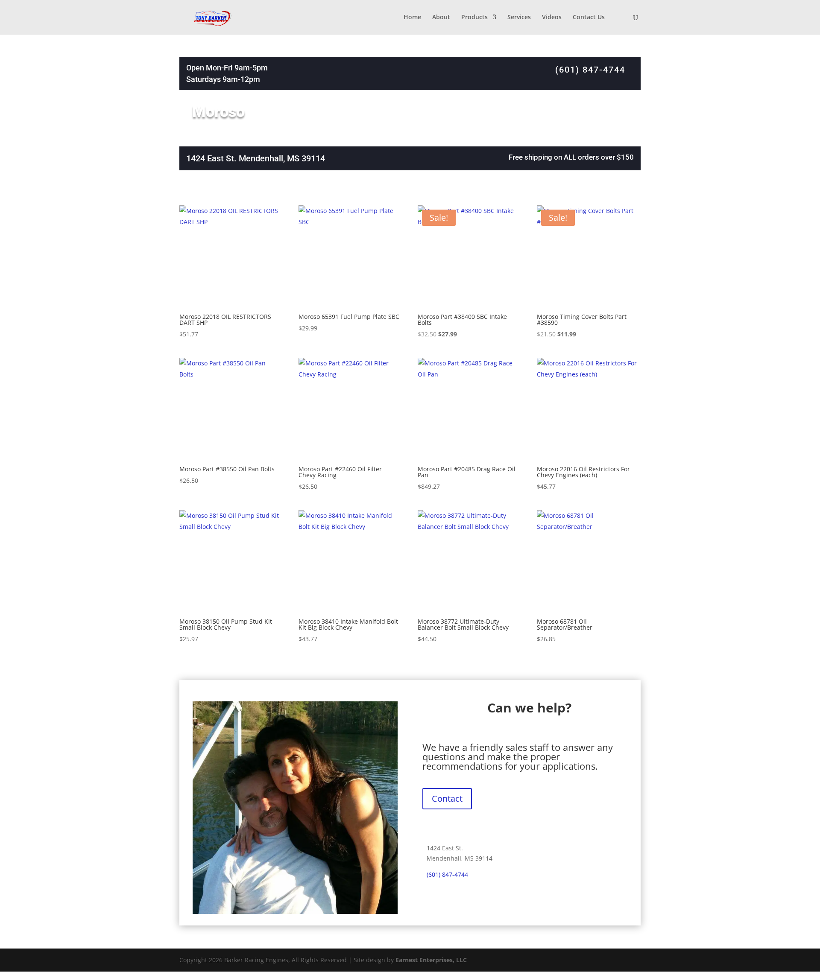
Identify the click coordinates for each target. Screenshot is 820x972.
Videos (552, 17)
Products (474, 17)
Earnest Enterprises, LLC (431, 960)
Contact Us (589, 17)
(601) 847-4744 (590, 69)
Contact (447, 798)
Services (519, 17)
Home (412, 17)
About (441, 17)
